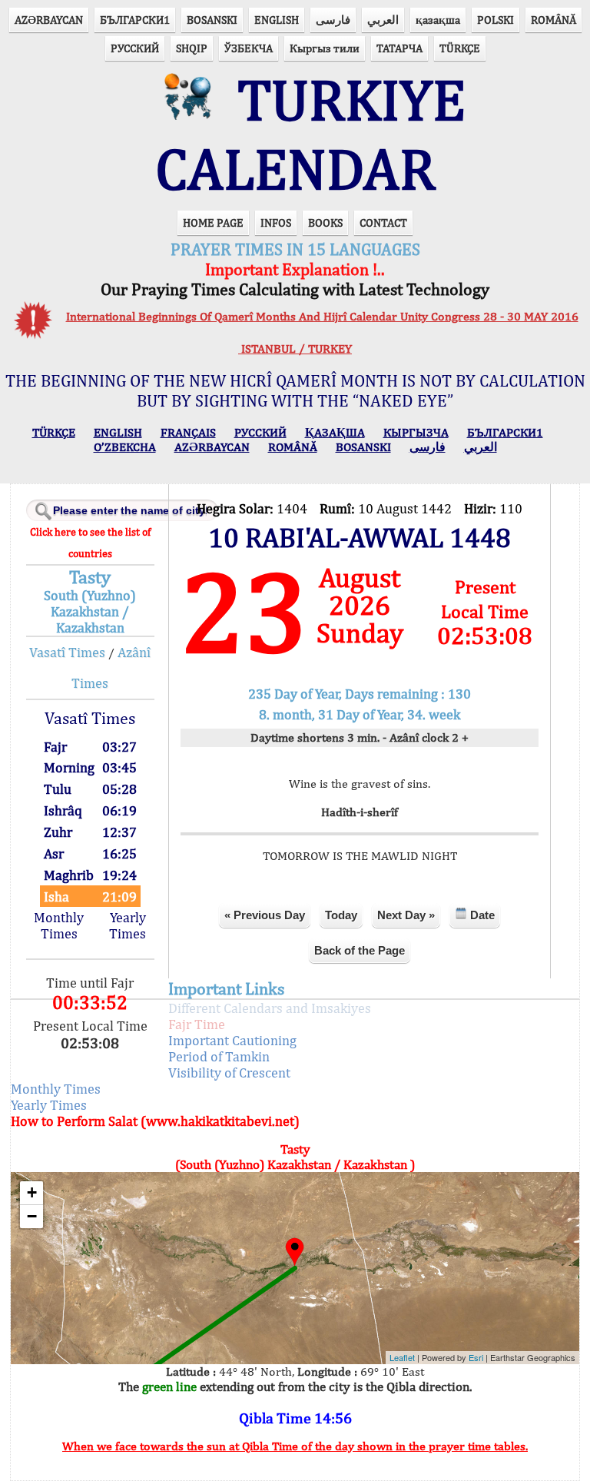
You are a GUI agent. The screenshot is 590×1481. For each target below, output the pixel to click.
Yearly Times (127, 925)
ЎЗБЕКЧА (248, 48)
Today (341, 914)
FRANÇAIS (188, 432)
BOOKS (325, 222)
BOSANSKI (212, 19)
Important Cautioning (232, 1040)
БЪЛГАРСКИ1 (135, 19)
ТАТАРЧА (399, 48)
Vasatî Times (67, 652)
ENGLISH (276, 19)
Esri (476, 1357)
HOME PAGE (213, 222)
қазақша (438, 19)
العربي (383, 19)
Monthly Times (59, 925)
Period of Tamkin (219, 1056)
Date (481, 914)
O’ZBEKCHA (125, 447)
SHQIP (191, 48)
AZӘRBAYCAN (49, 19)
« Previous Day (264, 914)
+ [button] (32, 1192)
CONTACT (383, 222)
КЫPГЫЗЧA (416, 432)
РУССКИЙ (135, 48)
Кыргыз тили (325, 48)
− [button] (32, 1216)
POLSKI (495, 19)
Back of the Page (359, 950)
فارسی (333, 19)
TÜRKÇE (459, 48)
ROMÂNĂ (553, 19)
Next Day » (406, 914)
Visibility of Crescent (229, 1072)
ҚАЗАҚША (335, 432)
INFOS (275, 222)
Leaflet (402, 1357)
